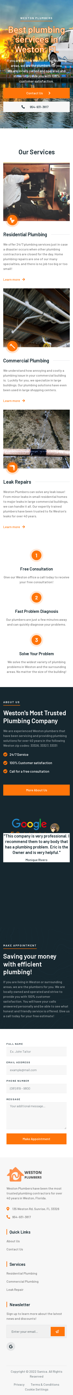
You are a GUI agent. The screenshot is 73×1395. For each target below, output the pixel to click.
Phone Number (17, 1080)
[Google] (10, 1346)
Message (13, 1099)
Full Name (14, 1043)
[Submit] (58, 1331)
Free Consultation (36, 568)
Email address (18, 1062)
